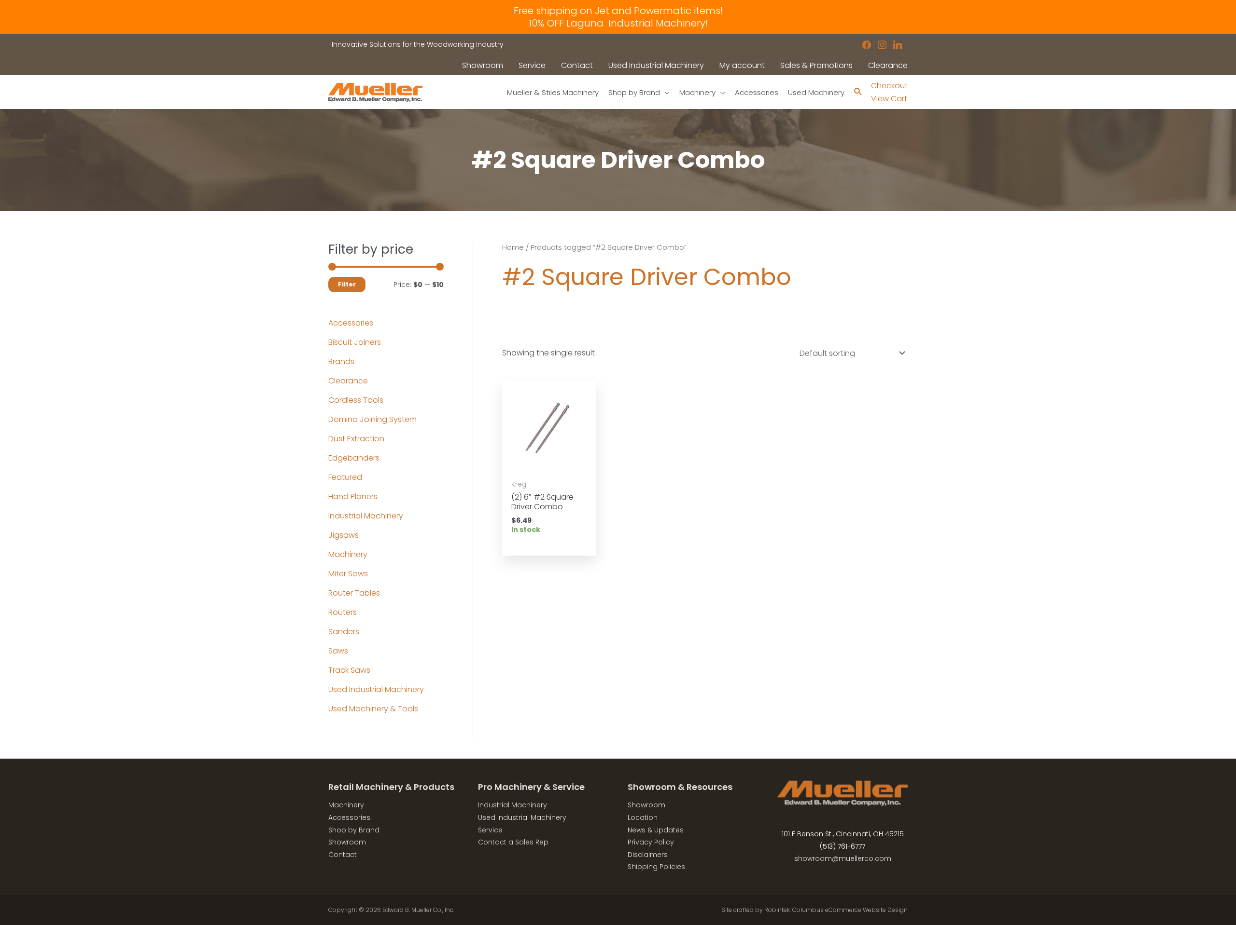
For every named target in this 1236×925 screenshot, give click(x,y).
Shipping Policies (656, 866)
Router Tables (354, 593)
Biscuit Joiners (354, 342)
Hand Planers (353, 496)
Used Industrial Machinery (376, 689)
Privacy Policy (651, 842)
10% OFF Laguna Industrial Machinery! (618, 23)
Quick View (549, 464)
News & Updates (656, 830)
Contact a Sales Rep (513, 842)
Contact (342, 854)
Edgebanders (353, 457)
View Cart (889, 98)
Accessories (350, 322)
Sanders (343, 631)
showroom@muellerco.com (842, 858)
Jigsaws (343, 535)
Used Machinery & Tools (373, 708)
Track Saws (349, 670)
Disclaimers (648, 854)
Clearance (348, 380)
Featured (345, 477)
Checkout (889, 85)
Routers (342, 612)
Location (643, 817)
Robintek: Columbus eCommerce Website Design (836, 910)
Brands (341, 361)
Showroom (347, 842)
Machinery (347, 554)
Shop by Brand (353, 830)
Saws (338, 650)
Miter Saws (348, 573)
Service (490, 830)
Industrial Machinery (365, 515)
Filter (347, 284)
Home (513, 247)
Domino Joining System (372, 419)
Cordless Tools (355, 400)
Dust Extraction (356, 438)
